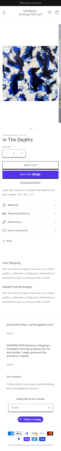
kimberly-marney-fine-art (25, 445)
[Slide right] (37, 129)
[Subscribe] (49, 408)
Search (10, 333)
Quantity (6, 146)
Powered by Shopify (44, 445)
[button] (4, 12)
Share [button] (9, 240)
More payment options (30, 182)
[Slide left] (23, 129)
